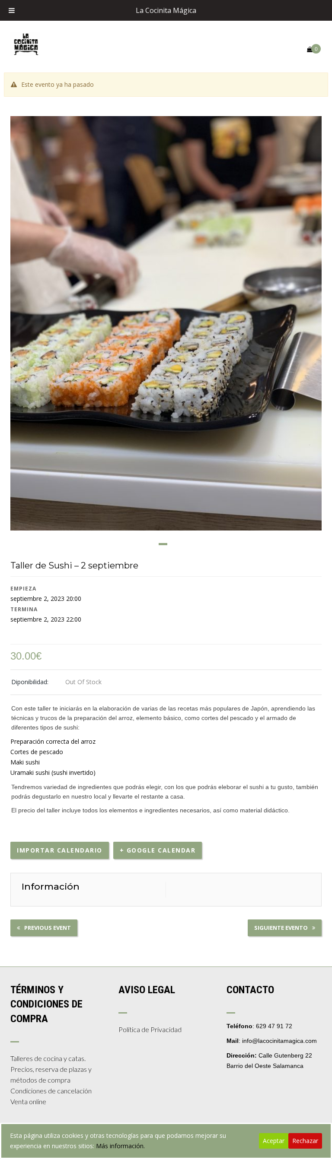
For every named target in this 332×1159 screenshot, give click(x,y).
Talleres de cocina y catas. (48, 1058)
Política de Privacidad (150, 1029)
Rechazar (305, 1141)
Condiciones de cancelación (51, 1090)
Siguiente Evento (281, 928)
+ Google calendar (158, 850)
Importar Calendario (59, 850)
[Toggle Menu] (11, 10)
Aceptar (273, 1141)
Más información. (120, 1146)
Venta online (28, 1101)
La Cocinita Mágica (166, 10)
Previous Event (47, 928)
